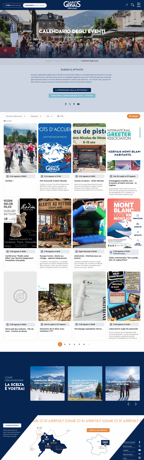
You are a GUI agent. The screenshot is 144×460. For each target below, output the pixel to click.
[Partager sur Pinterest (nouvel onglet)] (74, 104)
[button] (132, 5)
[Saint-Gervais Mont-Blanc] (72, 5)
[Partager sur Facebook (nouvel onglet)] (66, 104)
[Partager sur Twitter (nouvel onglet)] (70, 104)
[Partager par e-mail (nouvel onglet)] (78, 104)
